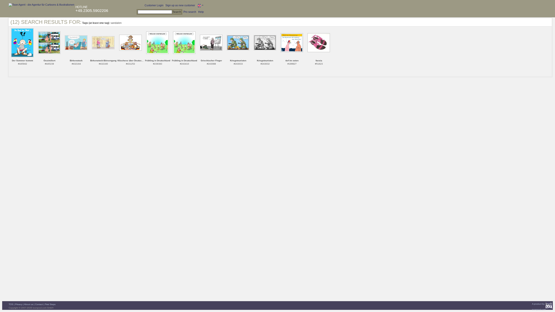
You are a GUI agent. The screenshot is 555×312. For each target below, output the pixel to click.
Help (201, 11)
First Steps (50, 304)
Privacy (18, 304)
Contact (39, 304)
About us (28, 304)
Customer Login (154, 5)
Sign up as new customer (180, 5)
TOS (11, 304)
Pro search (189, 11)
